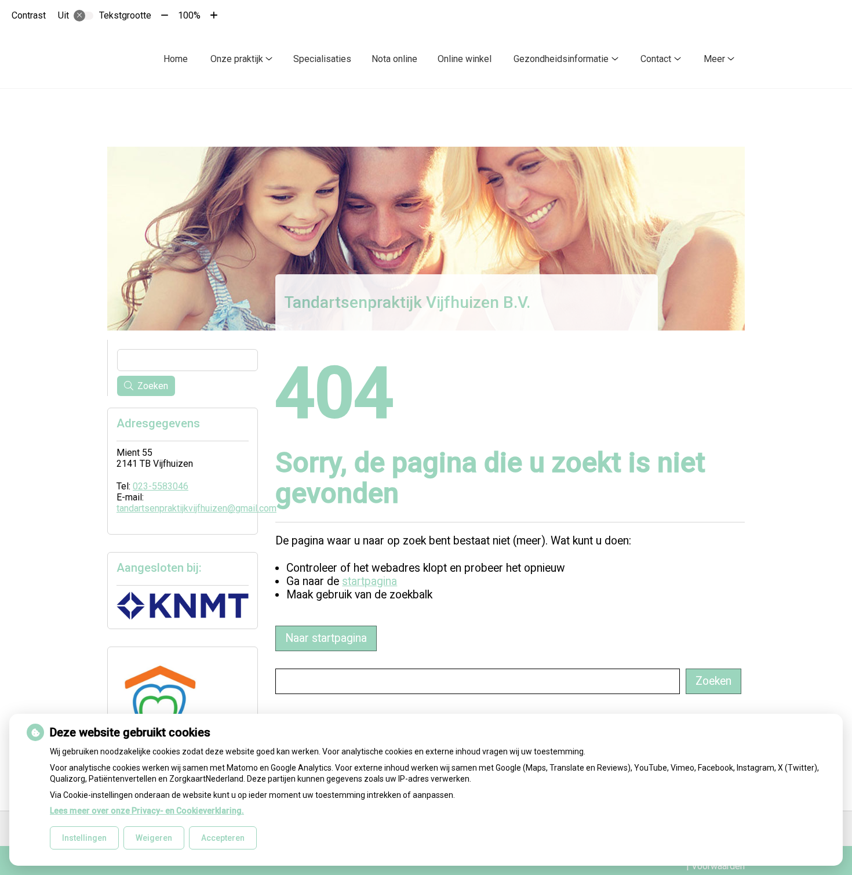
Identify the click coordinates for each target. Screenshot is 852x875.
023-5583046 (160, 486)
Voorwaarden (718, 866)
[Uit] (83, 16)
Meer (714, 58)
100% (189, 15)
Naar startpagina (326, 638)
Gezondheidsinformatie (561, 58)
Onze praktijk (236, 58)
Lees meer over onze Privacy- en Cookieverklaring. (147, 810)
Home (175, 58)
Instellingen (84, 838)
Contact (655, 58)
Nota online (394, 58)
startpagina (369, 581)
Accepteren (223, 838)
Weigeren (154, 838)
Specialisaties (322, 58)
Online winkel (464, 58)
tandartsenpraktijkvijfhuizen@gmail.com (196, 508)
